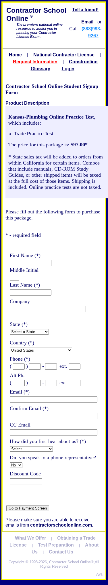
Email (87, 21)
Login (68, 68)
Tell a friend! (85, 9)
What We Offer (30, 538)
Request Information (35, 61)
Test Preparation (56, 544)
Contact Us (61, 551)
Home (15, 54)
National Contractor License (64, 54)
